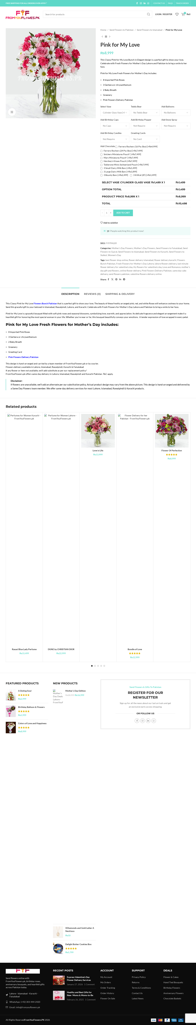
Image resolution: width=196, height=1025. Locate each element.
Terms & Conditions (141, 987)
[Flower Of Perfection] (172, 431)
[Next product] (110, 36)
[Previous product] (102, 36)
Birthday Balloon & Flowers (31, 707)
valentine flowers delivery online (146, 274)
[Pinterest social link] (116, 279)
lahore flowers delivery (166, 263)
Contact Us (137, 993)
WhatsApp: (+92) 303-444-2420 (24, 1002)
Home (103, 30)
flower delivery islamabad (141, 260)
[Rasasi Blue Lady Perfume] (24, 530)
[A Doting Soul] (11, 695)
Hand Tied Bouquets (173, 982)
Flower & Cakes (170, 977)
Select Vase (105, 106)
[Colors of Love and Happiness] (11, 727)
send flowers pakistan (119, 274)
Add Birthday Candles (110, 133)
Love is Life (98, 450)
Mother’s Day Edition (75, 690)
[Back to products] (106, 36)
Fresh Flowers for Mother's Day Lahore (135, 263)
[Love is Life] (98, 431)
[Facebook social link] (137, 3)
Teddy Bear (136, 106)
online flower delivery (130, 270)
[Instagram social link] (141, 3)
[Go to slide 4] (101, 666)
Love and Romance (172, 267)
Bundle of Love (135, 649)
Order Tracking (107, 987)
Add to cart (123, 212)
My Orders (105, 982)
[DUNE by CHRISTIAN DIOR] (61, 530)
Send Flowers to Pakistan (122, 30)
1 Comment (89, 984)
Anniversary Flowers (173, 993)
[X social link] (112, 279)
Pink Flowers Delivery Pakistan (157, 270)
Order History (107, 993)
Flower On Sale (107, 998)
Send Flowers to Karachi (156, 251)
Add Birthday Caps (109, 119)
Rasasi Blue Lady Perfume (24, 649)
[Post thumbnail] (59, 981)
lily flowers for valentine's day (147, 267)
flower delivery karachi (165, 260)
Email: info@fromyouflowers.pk (24, 1007)
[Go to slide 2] (95, 666)
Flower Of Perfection (171, 450)
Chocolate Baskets (172, 998)
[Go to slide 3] (98, 666)
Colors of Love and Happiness (32, 723)
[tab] (70, 292)
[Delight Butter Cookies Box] (58, 948)
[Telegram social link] (124, 279)
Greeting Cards (138, 133)
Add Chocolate (107, 146)
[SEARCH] (148, 14)
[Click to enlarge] (12, 112)
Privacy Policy (139, 977)
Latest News (137, 998)
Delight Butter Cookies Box (78, 944)
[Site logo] (23, 14)
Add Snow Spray (169, 119)
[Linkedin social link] (144, 3)
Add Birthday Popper (141, 119)
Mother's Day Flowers (122, 248)
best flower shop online (117, 260)
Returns (135, 982)
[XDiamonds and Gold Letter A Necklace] (58, 932)
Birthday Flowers (171, 987)
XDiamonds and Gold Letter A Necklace (79, 929)
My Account (106, 977)
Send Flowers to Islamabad (149, 30)
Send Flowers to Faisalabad (169, 248)
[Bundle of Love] (135, 530)
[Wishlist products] (177, 14)
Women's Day (114, 255)
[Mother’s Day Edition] (58, 805)
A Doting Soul (24, 690)
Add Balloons (167, 106)
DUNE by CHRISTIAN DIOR (61, 649)
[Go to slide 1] (92, 666)
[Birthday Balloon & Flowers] (11, 711)
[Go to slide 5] (104, 666)
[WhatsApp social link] (148, 3)
